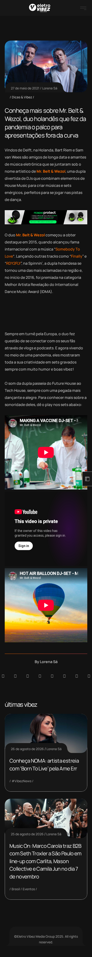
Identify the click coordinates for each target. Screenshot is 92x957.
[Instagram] (52, 676)
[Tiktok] (64, 676)
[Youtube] (89, 676)
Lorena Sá (49, 88)
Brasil (16, 889)
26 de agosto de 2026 (27, 749)
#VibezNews (21, 781)
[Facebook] (27, 676)
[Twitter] (76, 676)
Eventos (29, 889)
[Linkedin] (39, 676)
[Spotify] (15, 676)
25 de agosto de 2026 (27, 834)
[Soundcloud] (3, 676)
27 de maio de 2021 (25, 88)
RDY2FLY (13, 263)
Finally (76, 256)
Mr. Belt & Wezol (51, 171)
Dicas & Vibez (22, 97)
